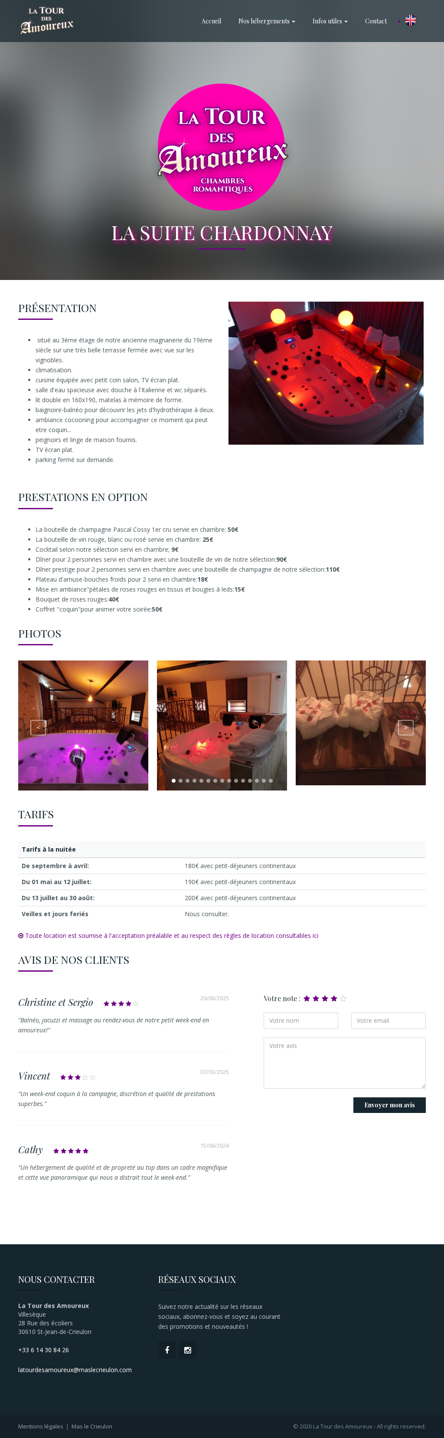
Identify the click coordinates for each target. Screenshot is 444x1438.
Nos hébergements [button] (264, 21)
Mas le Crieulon (92, 1426)
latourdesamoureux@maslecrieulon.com (75, 1370)
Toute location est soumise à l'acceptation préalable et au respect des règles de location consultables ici (170, 935)
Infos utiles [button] (328, 21)
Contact (376, 21)
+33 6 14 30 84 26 (43, 1350)
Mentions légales (40, 1426)
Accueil (211, 21)
